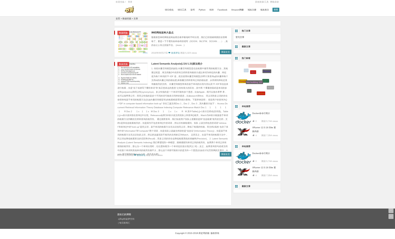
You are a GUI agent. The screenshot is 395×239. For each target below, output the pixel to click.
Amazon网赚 (237, 9)
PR (249, 88)
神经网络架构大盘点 (162, 32)
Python (202, 9)
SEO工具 (182, 9)
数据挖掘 (127, 18)
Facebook (222, 9)
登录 (130, 2)
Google (242, 79)
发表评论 (175, 53)
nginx (265, 77)
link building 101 (254, 78)
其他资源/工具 (262, 2)
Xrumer (266, 70)
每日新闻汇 (124, 223)
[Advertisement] (172, 183)
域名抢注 (264, 9)
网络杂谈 (274, 2)
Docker (261, 90)
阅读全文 (225, 52)
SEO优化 (169, 9)
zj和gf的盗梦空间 (126, 219)
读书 (192, 9)
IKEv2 (270, 86)
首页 (118, 18)
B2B (212, 9)
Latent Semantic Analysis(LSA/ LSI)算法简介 (177, 63)
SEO (253, 69)
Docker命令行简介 (261, 113)
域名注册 (252, 9)
